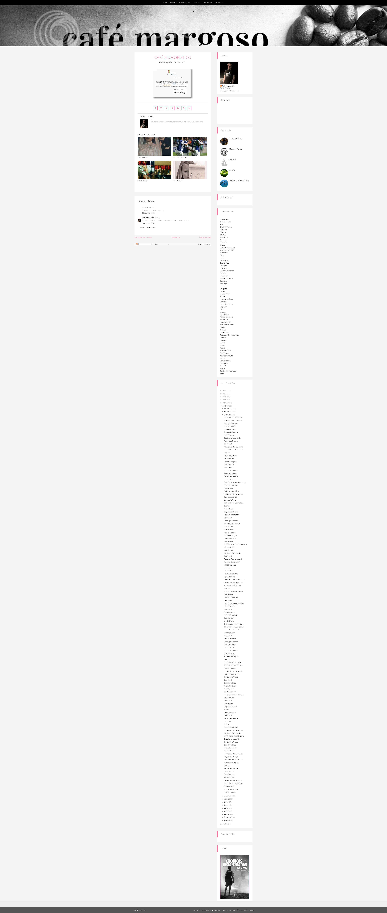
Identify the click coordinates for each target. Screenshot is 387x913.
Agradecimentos (225, 222)
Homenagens (224, 294)
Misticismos (224, 320)
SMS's (222, 358)
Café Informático (143, 157)
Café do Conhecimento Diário (239, 180)
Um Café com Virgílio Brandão (234, 736)
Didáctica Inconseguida (232, 739)
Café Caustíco (228, 771)
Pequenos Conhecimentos (229, 335)
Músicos (223, 330)
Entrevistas (224, 276)
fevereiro (227, 817)
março (226, 814)
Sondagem (224, 363)
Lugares (223, 312)
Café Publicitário (143, 181)
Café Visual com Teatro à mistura (235, 544)
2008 (225, 406)
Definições (223, 266)
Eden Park (223, 273)
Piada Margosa (229, 777)
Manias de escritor (226, 317)
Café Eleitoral (228, 488)
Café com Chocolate (231, 597)
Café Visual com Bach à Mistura (234, 482)
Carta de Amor (177, 181)
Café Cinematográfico (231, 491)
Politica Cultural (225, 350)
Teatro (222, 368)
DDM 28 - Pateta (229, 653)
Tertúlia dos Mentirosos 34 (233, 671)
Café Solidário (229, 509)
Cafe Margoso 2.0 (166, 62)
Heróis (222, 291)
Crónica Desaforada (231, 574)
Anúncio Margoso (230, 429)
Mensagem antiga (205, 237)
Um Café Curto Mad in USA (233, 417)
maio (226, 808)
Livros (222, 309)
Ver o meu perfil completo (229, 91)
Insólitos (223, 302)
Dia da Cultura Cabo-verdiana (234, 591)
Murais (222, 327)
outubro (227, 415)
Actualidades (224, 219)
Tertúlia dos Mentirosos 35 (233, 583)
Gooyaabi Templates (247, 910)
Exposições (224, 284)
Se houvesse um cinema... (233, 665)
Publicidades (224, 353)
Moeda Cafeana (225, 322)
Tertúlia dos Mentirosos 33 (233, 754)
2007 (225, 824)
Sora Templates (206, 910)
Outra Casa (219, 3)
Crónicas (196, 3)
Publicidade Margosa (231, 441)
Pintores (223, 338)
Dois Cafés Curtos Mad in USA (234, 580)
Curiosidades (224, 253)
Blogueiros (223, 230)
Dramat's (223, 268)
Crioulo (222, 245)
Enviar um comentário (147, 228)
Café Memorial (229, 465)
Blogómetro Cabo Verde (232, 438)
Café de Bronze (229, 751)
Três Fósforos (229, 600)
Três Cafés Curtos (230, 686)
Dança (222, 255)
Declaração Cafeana (231, 432)
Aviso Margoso (229, 612)
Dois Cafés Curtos (230, 748)
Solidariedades (225, 361)
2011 (225, 397)
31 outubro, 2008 (148, 213)
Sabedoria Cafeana (230, 456)
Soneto (226, 709)
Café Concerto (229, 467)
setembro (228, 796)
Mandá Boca (224, 314)
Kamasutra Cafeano (235, 138)
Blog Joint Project (226, 227)
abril (226, 811)
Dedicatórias (224, 263)
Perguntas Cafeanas (231, 423)
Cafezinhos (224, 237)
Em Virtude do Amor (231, 769)
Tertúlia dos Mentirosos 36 (233, 494)
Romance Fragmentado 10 (233, 420)
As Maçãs (232, 170)
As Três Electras (229, 529)
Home (165, 3)
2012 (225, 394)
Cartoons (223, 240)
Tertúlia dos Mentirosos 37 (233, 447)
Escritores (223, 281)
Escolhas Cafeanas (226, 278)
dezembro (228, 409)
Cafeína (173, 3)
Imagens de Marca (226, 299)
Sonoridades (224, 366)
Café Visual (232, 159)
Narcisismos (224, 332)
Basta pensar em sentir (232, 524)
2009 (225, 403)
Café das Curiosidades (232, 515)
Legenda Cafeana (230, 500)
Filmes (222, 286)
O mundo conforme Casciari (233, 630)
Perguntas (207, 3)
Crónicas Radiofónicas (227, 250)
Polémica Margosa (230, 462)
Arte (221, 224)
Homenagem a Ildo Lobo (232, 585)
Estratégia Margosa (230, 535)
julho (226, 802)
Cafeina (226, 724)
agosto (226, 799)
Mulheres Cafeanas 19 (232, 562)
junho (226, 805)
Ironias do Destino (226, 304)
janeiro (226, 820)
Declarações (184, 3)
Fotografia (223, 289)
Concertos (223, 242)
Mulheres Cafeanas (227, 325)
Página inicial (175, 237)
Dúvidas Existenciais (227, 271)
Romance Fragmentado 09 (233, 559)
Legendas (223, 307)
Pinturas (223, 340)
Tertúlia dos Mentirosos (228, 371)
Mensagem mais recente (143, 237)
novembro (228, 412)
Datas (222, 258)
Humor (222, 296)
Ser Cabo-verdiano (226, 356)
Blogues (223, 232)
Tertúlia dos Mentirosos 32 (233, 780)
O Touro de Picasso (235, 149)
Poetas (222, 348)
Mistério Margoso (230, 565)
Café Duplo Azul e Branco (181, 157)
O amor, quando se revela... (233, 624)
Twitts (222, 374)
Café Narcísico (229, 689)
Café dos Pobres (230, 645)
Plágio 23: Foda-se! (230, 707)
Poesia (222, 345)
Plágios (222, 343)
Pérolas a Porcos (230, 692)
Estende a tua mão (230, 497)
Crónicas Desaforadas (227, 247)
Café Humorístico (172, 57)
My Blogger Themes (221, 910)
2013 (225, 391)
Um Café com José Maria (232, 662)
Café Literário (228, 526)
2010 (225, 400)
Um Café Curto (229, 435)
